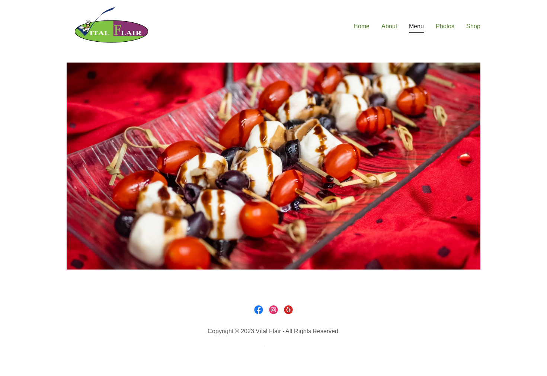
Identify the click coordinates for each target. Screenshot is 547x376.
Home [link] (362, 26)
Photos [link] (445, 26)
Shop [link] (473, 26)
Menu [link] (416, 26)
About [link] (389, 26)
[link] (112, 25)
